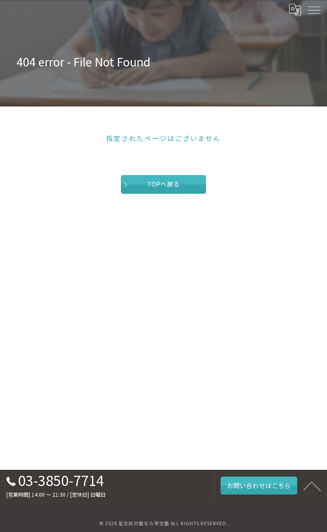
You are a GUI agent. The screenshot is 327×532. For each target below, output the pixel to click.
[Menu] (314, 9)
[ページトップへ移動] (312, 485)
